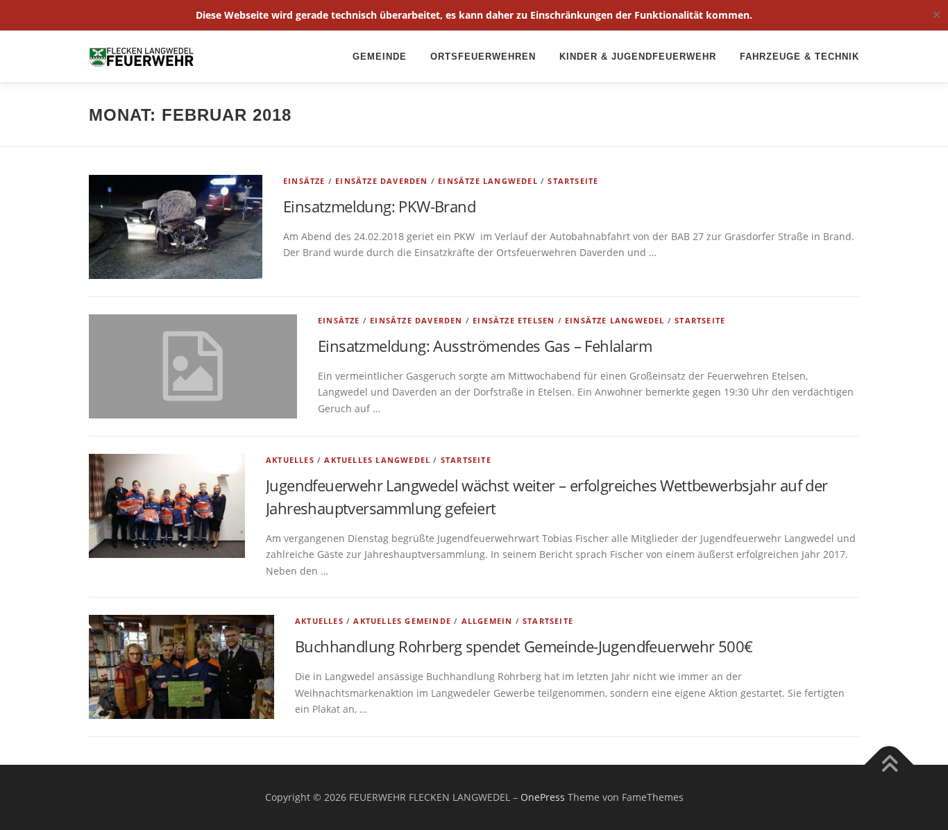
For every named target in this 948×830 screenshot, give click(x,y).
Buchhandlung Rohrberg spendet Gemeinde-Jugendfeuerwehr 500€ (524, 646)
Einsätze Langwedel (488, 181)
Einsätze (304, 181)
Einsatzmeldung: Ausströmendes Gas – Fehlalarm (485, 345)
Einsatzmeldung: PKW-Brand (379, 206)
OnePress (542, 797)
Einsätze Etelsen (514, 320)
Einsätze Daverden (381, 181)
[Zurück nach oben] (889, 765)
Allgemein (487, 621)
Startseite (573, 181)
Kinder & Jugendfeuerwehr (637, 56)
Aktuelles (290, 460)
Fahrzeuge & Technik (799, 56)
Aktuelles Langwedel (377, 460)
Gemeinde (380, 56)
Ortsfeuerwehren (483, 56)
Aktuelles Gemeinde (402, 621)
